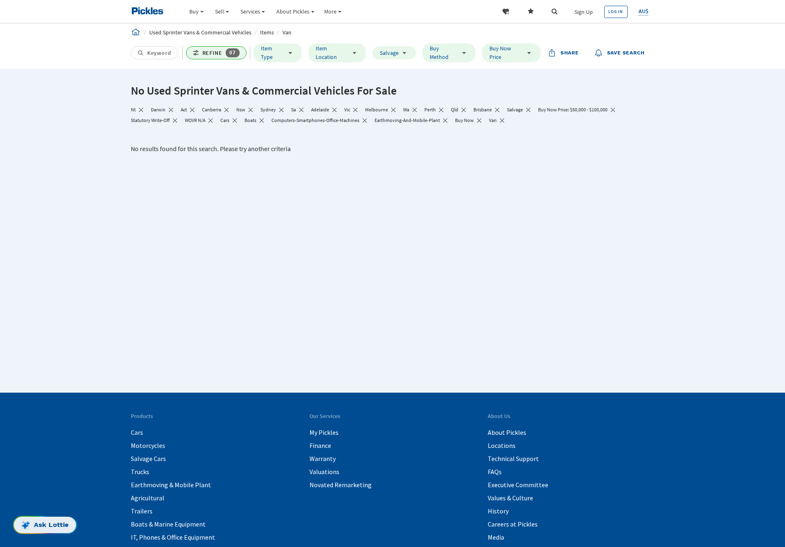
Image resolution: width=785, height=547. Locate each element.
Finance (320, 445)
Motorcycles (148, 445)
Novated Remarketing (341, 485)
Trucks (140, 472)
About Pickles (507, 432)
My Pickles (324, 432)
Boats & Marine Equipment (168, 524)
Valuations (324, 472)
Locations (502, 445)
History (498, 511)
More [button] (330, 11)
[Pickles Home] (136, 32)
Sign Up (583, 12)
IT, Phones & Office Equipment (173, 537)
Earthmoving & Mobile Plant (171, 485)
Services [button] (250, 11)
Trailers (142, 511)
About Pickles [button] (293, 11)
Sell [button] (219, 11)
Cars (137, 432)
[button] (506, 11)
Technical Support (513, 458)
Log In (615, 11)
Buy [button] (194, 11)
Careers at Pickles (513, 524)
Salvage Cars (148, 458)
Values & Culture (510, 498)
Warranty (323, 458)
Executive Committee (518, 485)
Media (496, 537)
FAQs (495, 472)
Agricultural (147, 498)
